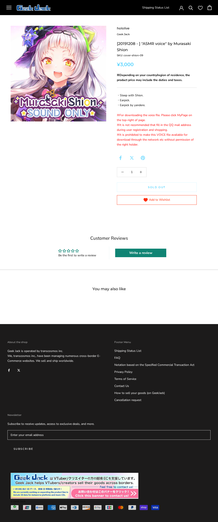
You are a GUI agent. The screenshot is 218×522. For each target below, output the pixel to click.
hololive (123, 28)
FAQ (117, 358)
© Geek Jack (18, 501)
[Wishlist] (200, 8)
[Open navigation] (8, 7)
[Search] (191, 7)
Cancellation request (127, 400)
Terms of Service (125, 379)
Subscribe (23, 448)
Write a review (140, 253)
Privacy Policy (123, 372)
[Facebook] (120, 158)
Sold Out (156, 187)
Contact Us (121, 386)
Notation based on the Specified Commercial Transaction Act (154, 365)
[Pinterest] (143, 158)
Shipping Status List (155, 8)
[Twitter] (132, 158)
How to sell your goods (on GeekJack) (139, 393)
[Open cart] (210, 7)
